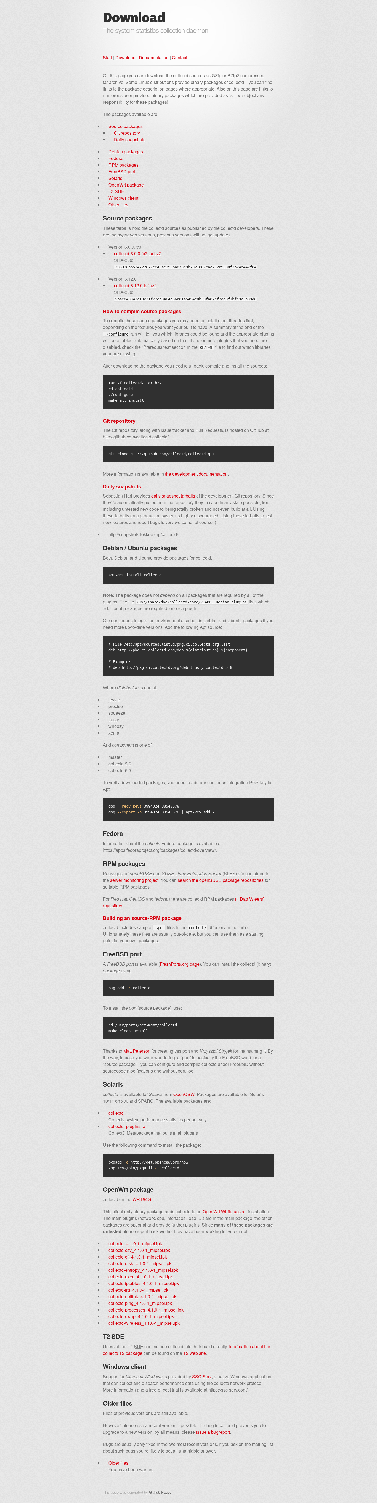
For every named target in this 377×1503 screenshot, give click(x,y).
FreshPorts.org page (180, 964)
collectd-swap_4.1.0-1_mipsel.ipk (141, 1316)
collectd (116, 1113)
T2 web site (194, 1353)
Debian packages (125, 151)
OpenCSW (184, 1094)
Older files (118, 204)
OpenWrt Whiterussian (225, 1211)
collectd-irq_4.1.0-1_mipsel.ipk (138, 1290)
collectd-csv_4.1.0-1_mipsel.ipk (139, 1250)
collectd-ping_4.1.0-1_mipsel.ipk (140, 1303)
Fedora (115, 158)
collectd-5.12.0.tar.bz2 (135, 285)
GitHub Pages (160, 1492)
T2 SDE (116, 191)
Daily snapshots (129, 139)
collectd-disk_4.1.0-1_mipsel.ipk (139, 1263)
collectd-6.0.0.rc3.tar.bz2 (137, 253)
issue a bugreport (213, 1432)
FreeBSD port (121, 171)
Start (107, 57)
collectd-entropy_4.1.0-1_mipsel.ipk (143, 1270)
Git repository (127, 133)
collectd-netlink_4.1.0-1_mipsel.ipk (142, 1296)
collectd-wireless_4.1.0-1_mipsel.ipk (144, 1323)
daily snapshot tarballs (173, 496)
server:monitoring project (134, 880)
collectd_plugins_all (128, 1126)
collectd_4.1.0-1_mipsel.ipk (135, 1243)
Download (125, 57)
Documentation (154, 57)
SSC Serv (202, 1376)
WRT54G (141, 1199)
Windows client (123, 198)
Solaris (115, 178)
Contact (179, 57)
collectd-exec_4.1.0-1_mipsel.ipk (140, 1276)
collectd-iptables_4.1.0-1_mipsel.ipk (143, 1283)
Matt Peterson (136, 1051)
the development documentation (196, 474)
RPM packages (123, 165)
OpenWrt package (126, 185)
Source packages (125, 126)
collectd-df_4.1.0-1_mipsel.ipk (137, 1257)
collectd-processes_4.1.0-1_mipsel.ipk (146, 1310)
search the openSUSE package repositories (221, 880)
